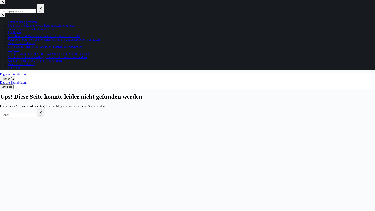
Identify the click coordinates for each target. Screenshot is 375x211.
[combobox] (18, 115)
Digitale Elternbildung (13, 74)
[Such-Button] (40, 112)
